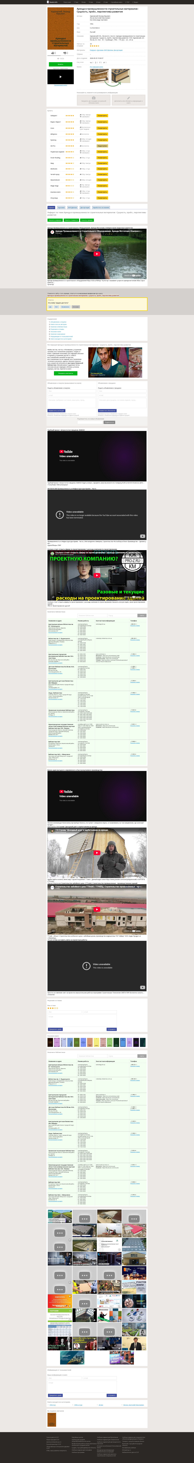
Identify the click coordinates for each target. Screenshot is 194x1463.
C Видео (135, 2)
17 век (76, 2)
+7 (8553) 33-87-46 (135, 741)
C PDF (127, 2)
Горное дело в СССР (52, 1437)
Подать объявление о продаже (109, 388)
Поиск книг (67, 2)
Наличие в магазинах (58, 334)
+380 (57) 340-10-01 (135, 624)
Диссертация (118, 50)
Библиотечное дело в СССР (130, 1452)
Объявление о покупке (58, 322)
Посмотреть (102, 116)
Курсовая (100, 50)
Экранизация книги (60, 85)
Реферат (93, 50)
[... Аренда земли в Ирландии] (76, 1042)
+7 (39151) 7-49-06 (135, 680)
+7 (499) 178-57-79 (135, 668)
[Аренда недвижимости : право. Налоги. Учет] (143, 1042)
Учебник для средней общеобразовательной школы (81, 1440)
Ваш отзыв (51, 1005)
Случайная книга (116, 2)
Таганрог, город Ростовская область (133, 1441)
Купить (60, 64)
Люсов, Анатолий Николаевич (133, 1405)
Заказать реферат (55, 220)
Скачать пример (87, 220)
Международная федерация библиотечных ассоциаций (105, 1451)
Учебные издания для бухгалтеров (107, 1437)
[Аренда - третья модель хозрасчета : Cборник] (129, 1042)
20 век (98, 2)
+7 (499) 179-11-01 (135, 666)
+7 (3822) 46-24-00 (135, 692)
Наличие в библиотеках (59, 327)
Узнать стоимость (71, 220)
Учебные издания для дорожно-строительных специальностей (107, 1455)
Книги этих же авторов (58, 324)
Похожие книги (56, 332)
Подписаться (109, 422)
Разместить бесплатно (107, 411)
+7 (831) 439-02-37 (135, 724)
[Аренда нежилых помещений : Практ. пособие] (123, 1042)
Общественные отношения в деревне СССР (57, 1447)
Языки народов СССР (52, 1439)
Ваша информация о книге (57, 1375)
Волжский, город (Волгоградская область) (132, 1444)
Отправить (111, 1029)
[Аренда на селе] (63, 1042)
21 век (105, 2)
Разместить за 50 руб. (56, 411)
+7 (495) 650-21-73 (135, 654)
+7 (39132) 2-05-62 (135, 754)
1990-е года (78, 1405)
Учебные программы (78, 1452)
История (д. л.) (126, 1450)
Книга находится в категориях (61, 339)
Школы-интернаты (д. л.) (53, 1442)
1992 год (52, 1405)
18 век (83, 2)
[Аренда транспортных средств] (83, 1042)
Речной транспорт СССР (53, 1444)
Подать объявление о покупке (58, 388)
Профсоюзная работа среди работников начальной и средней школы (84, 1444)
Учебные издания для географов (82, 1450)
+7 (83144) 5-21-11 (135, 710)
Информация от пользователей (62, 336)
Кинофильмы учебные (129, 1448)
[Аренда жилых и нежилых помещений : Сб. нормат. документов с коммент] (136, 1042)
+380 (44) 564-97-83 (135, 638)
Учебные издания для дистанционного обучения (109, 1443)
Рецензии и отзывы (57, 329)
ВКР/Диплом (108, 50)
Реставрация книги (96, 67)
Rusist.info (53, 2)
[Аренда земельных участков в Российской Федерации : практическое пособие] (90, 1042)
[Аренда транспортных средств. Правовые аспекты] (116, 1042)
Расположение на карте (55, 632)
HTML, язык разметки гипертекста (56, 1450)
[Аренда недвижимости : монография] (96, 1042)
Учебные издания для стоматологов (108, 1439)
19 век (91, 2)
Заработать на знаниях (101, 208)
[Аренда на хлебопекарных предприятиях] (109, 1042)
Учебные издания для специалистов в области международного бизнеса (133, 1438)
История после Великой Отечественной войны (109, 1447)
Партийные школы (77, 1437)
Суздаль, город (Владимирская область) (84, 1448)
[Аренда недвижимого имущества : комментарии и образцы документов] (70, 1042)
